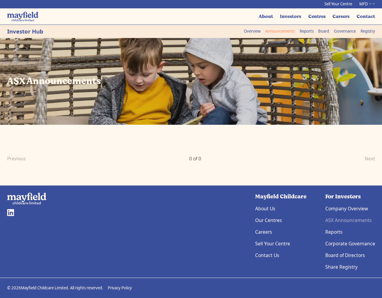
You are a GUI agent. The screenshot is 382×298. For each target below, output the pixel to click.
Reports (307, 31)
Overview (252, 31)
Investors (290, 16)
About (266, 16)
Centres (317, 16)
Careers (340, 16)
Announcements (280, 31)
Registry (368, 31)
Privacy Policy (120, 288)
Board (323, 31)
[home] (23, 16)
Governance (345, 31)
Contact (366, 16)
